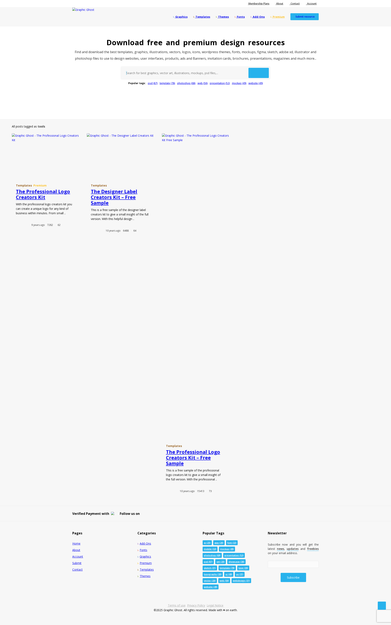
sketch (210, 567)
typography (213, 574)
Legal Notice (215, 605)
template (167, 83)
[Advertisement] (195, 100)
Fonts (240, 17)
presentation (220, 83)
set (220, 561)
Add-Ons (258, 17)
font (231, 542)
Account (311, 3)
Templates (202, 17)
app (218, 542)
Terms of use (177, 605)
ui (228, 574)
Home (76, 543)
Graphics (181, 17)
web (203, 83)
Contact (294, 3)
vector (210, 580)
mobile (210, 548)
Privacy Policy (196, 605)
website (255, 83)
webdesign (241, 580)
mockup (239, 83)
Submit (76, 563)
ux (239, 574)
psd (153, 83)
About (279, 3)
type (243, 567)
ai (207, 542)
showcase (236, 561)
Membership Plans (258, 3)
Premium (278, 17)
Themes (223, 17)
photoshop (186, 83)
